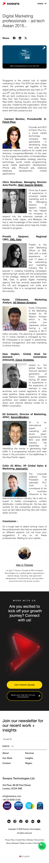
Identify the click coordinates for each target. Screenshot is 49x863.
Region (28, 763)
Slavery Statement (12, 843)
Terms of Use (38, 840)
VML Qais (15, 239)
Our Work (7, 758)
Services (29, 753)
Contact (7, 763)
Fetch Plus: (9, 122)
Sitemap (30, 840)
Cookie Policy (21, 840)
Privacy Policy (10, 840)
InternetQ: (21, 468)
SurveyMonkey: (20, 417)
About (6, 753)
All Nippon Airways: (25, 302)
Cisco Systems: (24, 359)
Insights (29, 758)
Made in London (26, 843)
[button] (14, 38)
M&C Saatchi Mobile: (30, 185)
